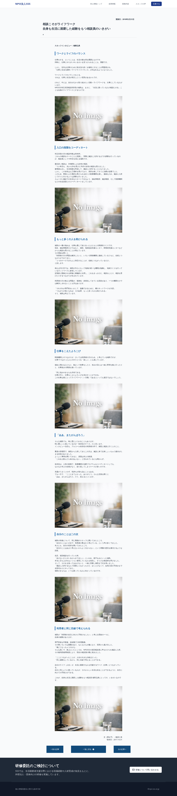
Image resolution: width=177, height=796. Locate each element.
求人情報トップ (96, 4)
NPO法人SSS (22, 3)
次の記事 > (122, 749)
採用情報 (112, 4)
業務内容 (125, 4)
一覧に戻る (87, 749)
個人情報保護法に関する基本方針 (28, 789)
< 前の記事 (55, 749)
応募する (156, 4)
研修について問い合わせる (147, 769)
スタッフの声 (141, 4)
